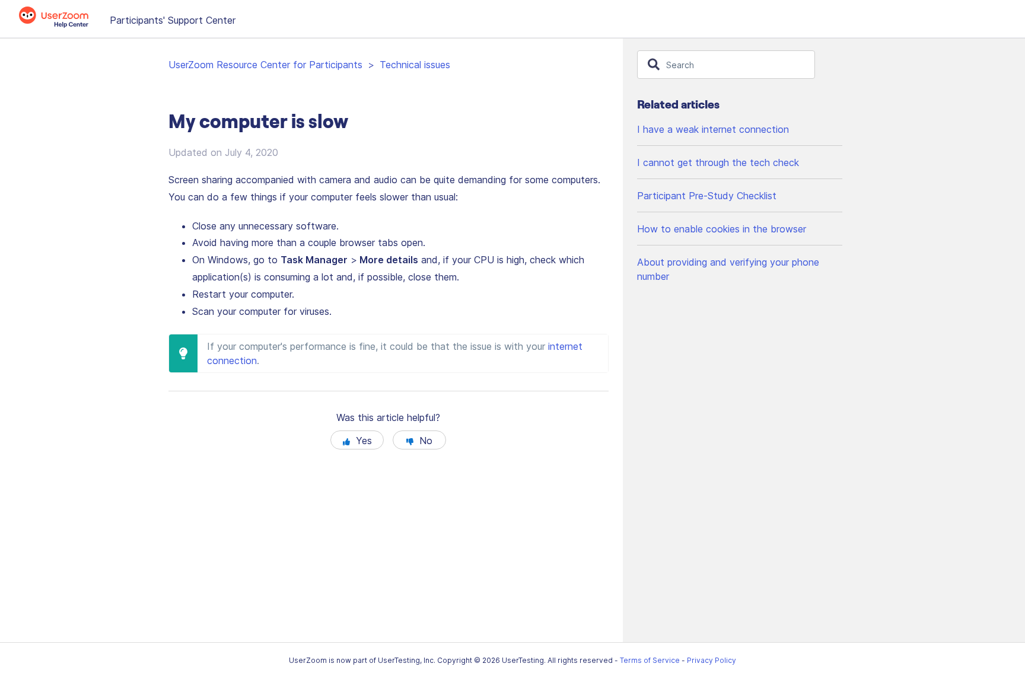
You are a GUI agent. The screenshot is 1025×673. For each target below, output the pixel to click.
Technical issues (415, 65)
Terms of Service (650, 660)
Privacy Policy (711, 660)
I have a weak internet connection (713, 129)
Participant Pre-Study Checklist (706, 196)
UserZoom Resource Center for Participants (265, 65)
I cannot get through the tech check (718, 162)
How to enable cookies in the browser (721, 229)
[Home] (60, 24)
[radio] (357, 439)
